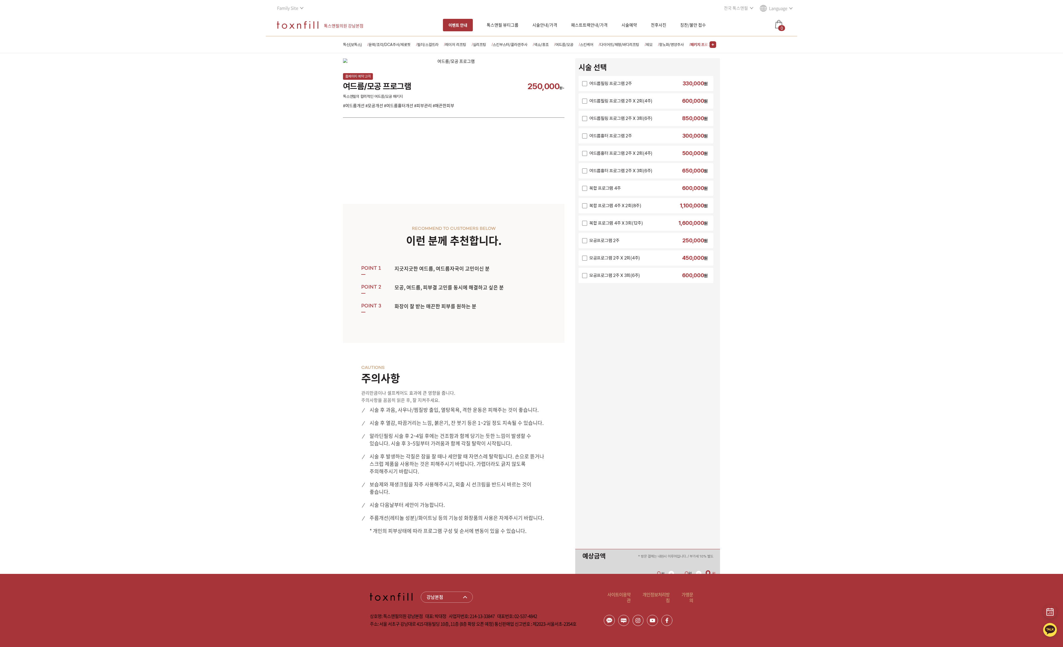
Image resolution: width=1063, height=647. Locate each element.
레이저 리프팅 (455, 45)
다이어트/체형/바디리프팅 (619, 45)
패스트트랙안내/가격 (589, 25)
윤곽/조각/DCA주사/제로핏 (389, 45)
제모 (649, 45)
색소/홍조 (541, 45)
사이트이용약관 (619, 597)
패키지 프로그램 (702, 45)
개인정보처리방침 (656, 597)
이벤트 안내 (457, 25)
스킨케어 (586, 45)
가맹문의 (687, 597)
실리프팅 (479, 45)
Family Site (287, 8)
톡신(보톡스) (352, 45)
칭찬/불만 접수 (693, 25)
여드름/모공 (564, 45)
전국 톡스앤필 (736, 8)
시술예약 (629, 25)
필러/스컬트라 (427, 45)
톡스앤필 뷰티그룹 (502, 25)
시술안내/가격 (544, 25)
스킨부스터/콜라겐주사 (510, 45)
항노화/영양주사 (671, 45)
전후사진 (658, 25)
